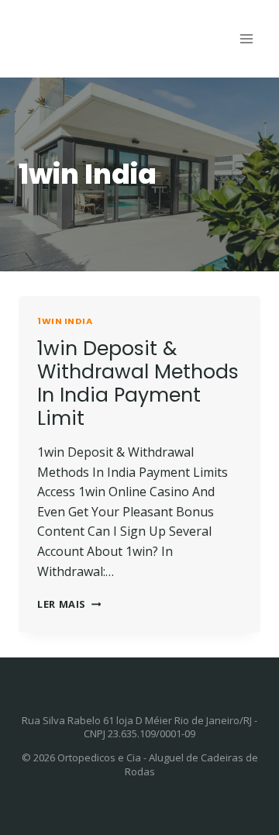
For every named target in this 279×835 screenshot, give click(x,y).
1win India (65, 321)
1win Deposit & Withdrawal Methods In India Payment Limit (138, 383)
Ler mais (69, 604)
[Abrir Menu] (246, 38)
